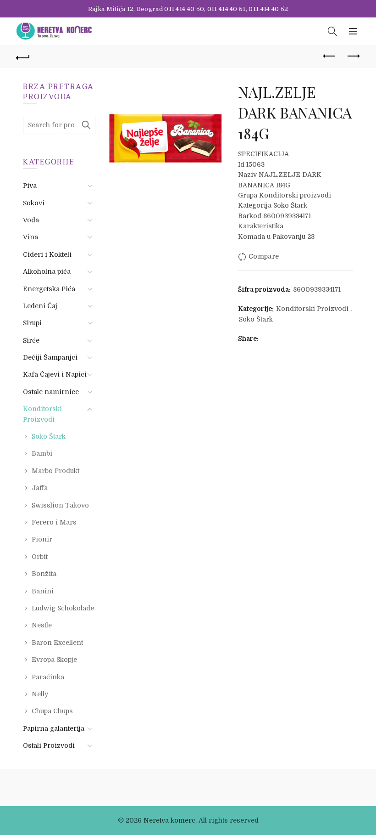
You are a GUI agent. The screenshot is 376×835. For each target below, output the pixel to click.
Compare (264, 256)
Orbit (40, 556)
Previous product (330, 56)
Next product (353, 56)
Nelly (40, 694)
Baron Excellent (57, 642)
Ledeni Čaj (40, 306)
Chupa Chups (52, 711)
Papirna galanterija (53, 728)
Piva (30, 185)
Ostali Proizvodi (49, 745)
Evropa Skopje (54, 659)
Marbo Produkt (55, 470)
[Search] (332, 31)
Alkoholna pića (47, 271)
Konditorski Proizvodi (312, 308)
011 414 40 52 (268, 9)
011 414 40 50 (184, 9)
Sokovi (33, 203)
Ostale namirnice (51, 391)
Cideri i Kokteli (47, 254)
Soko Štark (256, 319)
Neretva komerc (169, 820)
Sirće (31, 340)
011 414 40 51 (226, 9)
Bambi (42, 453)
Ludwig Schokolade (63, 608)
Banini (43, 591)
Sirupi (32, 323)
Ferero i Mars (54, 522)
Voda (31, 220)
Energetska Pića (49, 289)
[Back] (23, 56)
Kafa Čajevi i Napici (55, 374)
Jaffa (40, 487)
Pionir (42, 539)
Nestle (42, 625)
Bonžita (44, 573)
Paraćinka (48, 677)
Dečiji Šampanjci (50, 357)
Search (86, 125)
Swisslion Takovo (60, 505)
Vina (30, 237)
